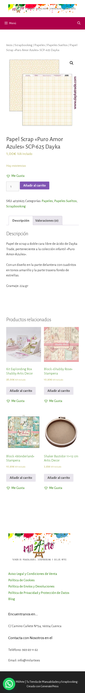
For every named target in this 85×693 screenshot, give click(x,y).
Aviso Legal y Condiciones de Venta (32, 573)
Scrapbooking (23, 45)
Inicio (9, 45)
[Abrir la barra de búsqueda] (79, 23)
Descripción (20, 220)
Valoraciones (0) (47, 220)
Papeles (39, 45)
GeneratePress (50, 686)
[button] (15, 175)
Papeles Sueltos (57, 45)
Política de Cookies (21, 580)
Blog (11, 599)
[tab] (21, 220)
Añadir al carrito (34, 185)
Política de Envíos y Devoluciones (31, 586)
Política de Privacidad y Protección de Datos (38, 592)
